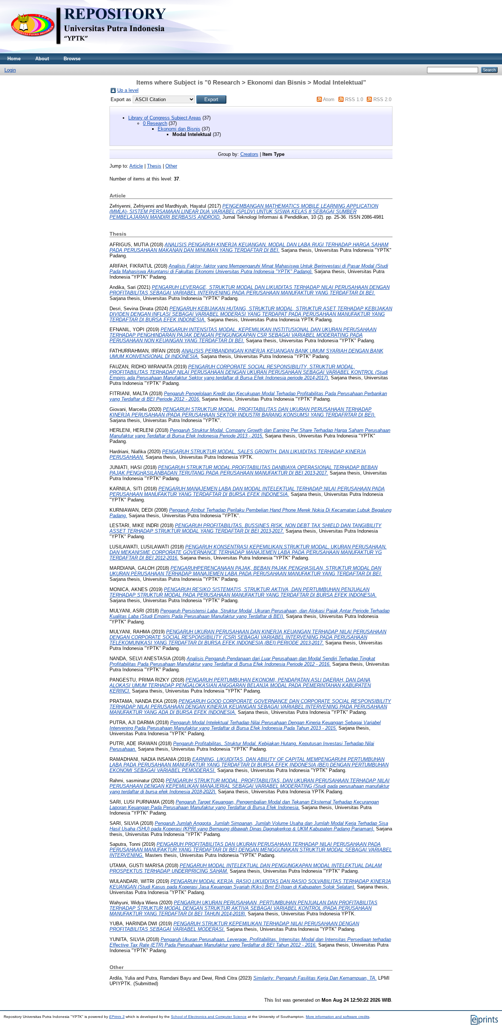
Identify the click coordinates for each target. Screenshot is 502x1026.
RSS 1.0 (354, 99)
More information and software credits (337, 1017)
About (42, 58)
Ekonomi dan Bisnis (179, 129)
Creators (249, 154)
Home (14, 58)
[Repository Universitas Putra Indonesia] (95, 51)
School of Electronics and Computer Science (209, 1017)
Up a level (128, 90)
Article (136, 166)
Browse (72, 58)
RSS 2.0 (382, 99)
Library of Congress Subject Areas (164, 118)
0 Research (155, 123)
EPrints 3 (117, 1017)
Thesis (154, 166)
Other (171, 166)
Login (10, 70)
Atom (328, 99)
